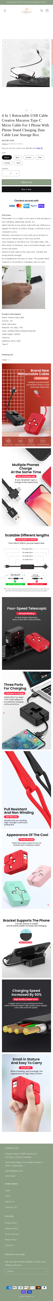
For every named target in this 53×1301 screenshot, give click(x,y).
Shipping (5, 144)
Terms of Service (12, 1234)
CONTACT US (11, 1207)
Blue (18, 157)
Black (6, 157)
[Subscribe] (45, 1271)
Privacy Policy (11, 1223)
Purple (7, 163)
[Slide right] (32, 110)
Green (28, 157)
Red (18, 163)
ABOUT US (9, 1202)
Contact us (9, 1245)
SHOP (7, 1196)
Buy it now (26, 189)
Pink (40, 157)
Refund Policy (11, 1240)
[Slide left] (21, 110)
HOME (7, 1190)
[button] (5, 10)
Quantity (5, 168)
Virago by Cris (29, 1296)
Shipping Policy (11, 1228)
